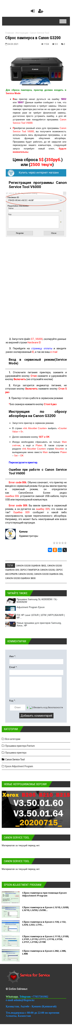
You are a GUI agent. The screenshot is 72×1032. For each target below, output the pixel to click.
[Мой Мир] (60, 550)
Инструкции (22, 32)
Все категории (12, 739)
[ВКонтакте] (50, 550)
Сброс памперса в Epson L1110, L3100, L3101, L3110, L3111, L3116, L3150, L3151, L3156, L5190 (45, 939)
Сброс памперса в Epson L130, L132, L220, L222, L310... (44, 923)
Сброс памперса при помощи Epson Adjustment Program (44, 894)
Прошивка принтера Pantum (20, 745)
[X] (65, 550)
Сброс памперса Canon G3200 (37, 569)
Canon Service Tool (39, 32)
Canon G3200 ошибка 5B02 (31, 565)
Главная (9, 32)
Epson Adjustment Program (19, 766)
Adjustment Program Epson (31, 607)
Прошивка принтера (15, 752)
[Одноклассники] (55, 550)
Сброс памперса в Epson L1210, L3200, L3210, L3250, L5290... (45, 908)
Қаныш (23, 531)
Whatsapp (12, 996)
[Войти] (32, 11)
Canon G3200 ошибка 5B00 (20, 578)
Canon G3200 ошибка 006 (48, 574)
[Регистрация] (41, 11)
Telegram (25, 996)
